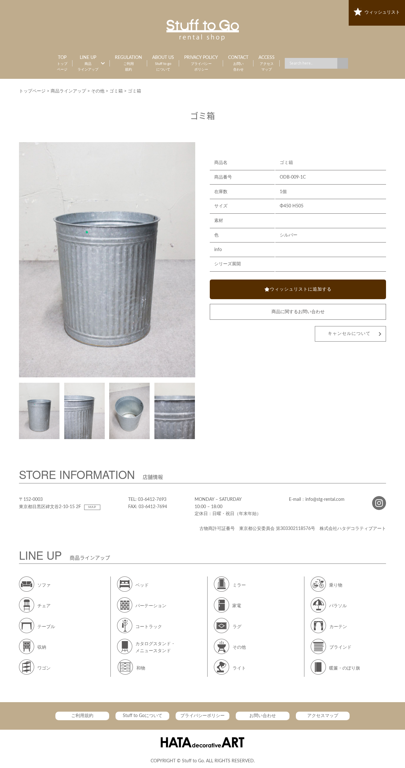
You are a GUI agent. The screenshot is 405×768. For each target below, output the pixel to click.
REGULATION (128, 63)
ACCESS (267, 63)
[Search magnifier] (342, 63)
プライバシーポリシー (202, 716)
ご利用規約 (82, 716)
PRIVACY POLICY (201, 63)
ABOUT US (163, 63)
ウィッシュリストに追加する (301, 289)
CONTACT (238, 63)
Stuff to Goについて (142, 716)
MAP (92, 507)
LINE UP (88, 63)
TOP (62, 63)
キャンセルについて (349, 333)
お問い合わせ (262, 716)
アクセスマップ (322, 716)
